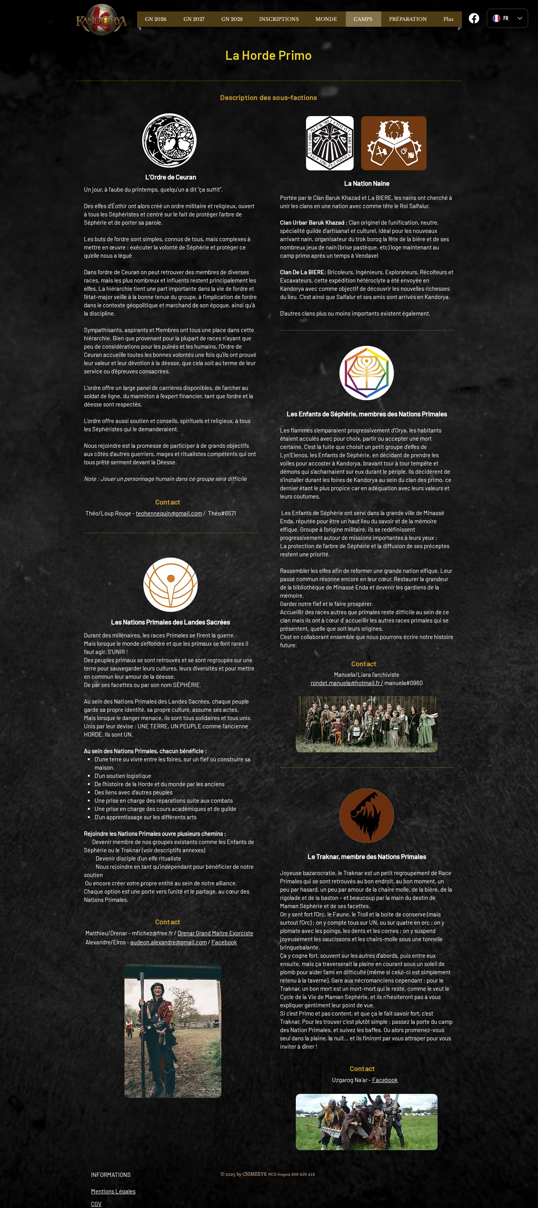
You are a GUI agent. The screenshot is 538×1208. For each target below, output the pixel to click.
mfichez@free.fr (152, 932)
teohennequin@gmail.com (169, 513)
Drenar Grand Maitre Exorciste (215, 932)
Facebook (224, 942)
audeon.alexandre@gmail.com (168, 942)
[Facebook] (474, 18)
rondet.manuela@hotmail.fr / (347, 682)
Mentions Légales (113, 1191)
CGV (96, 1203)
